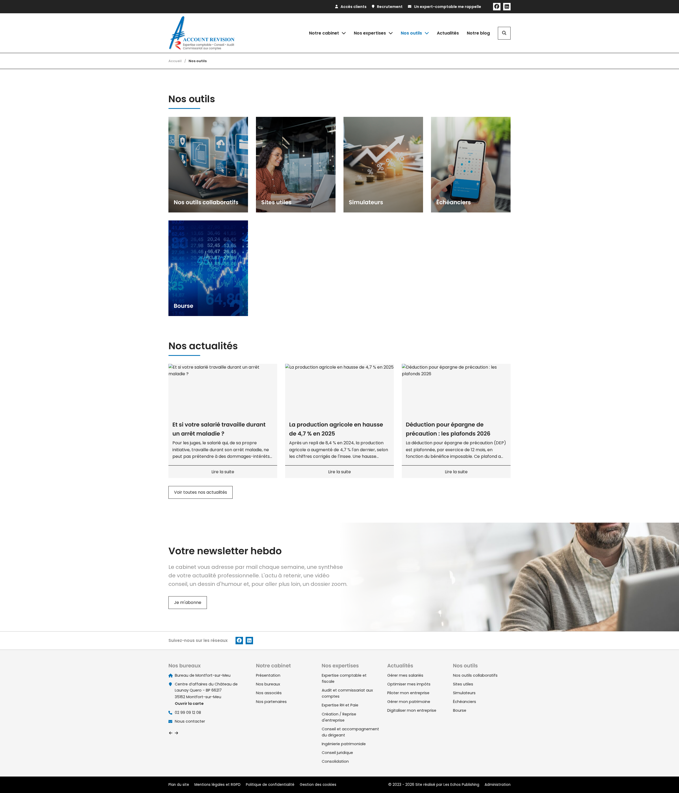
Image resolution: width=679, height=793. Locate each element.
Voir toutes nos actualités (200, 492)
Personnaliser (136, 779)
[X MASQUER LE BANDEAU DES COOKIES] (165, 721)
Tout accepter (33, 779)
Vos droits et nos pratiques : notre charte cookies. (49, 760)
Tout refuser (85, 779)
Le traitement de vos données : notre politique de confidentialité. (62, 765)
